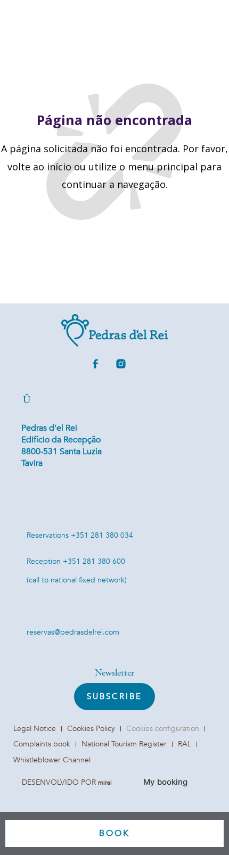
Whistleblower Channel (52, 760)
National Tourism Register (124, 744)
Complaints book (41, 744)
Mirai (105, 782)
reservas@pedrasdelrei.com (73, 632)
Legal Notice (34, 729)
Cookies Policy (91, 729)
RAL (184, 744)
